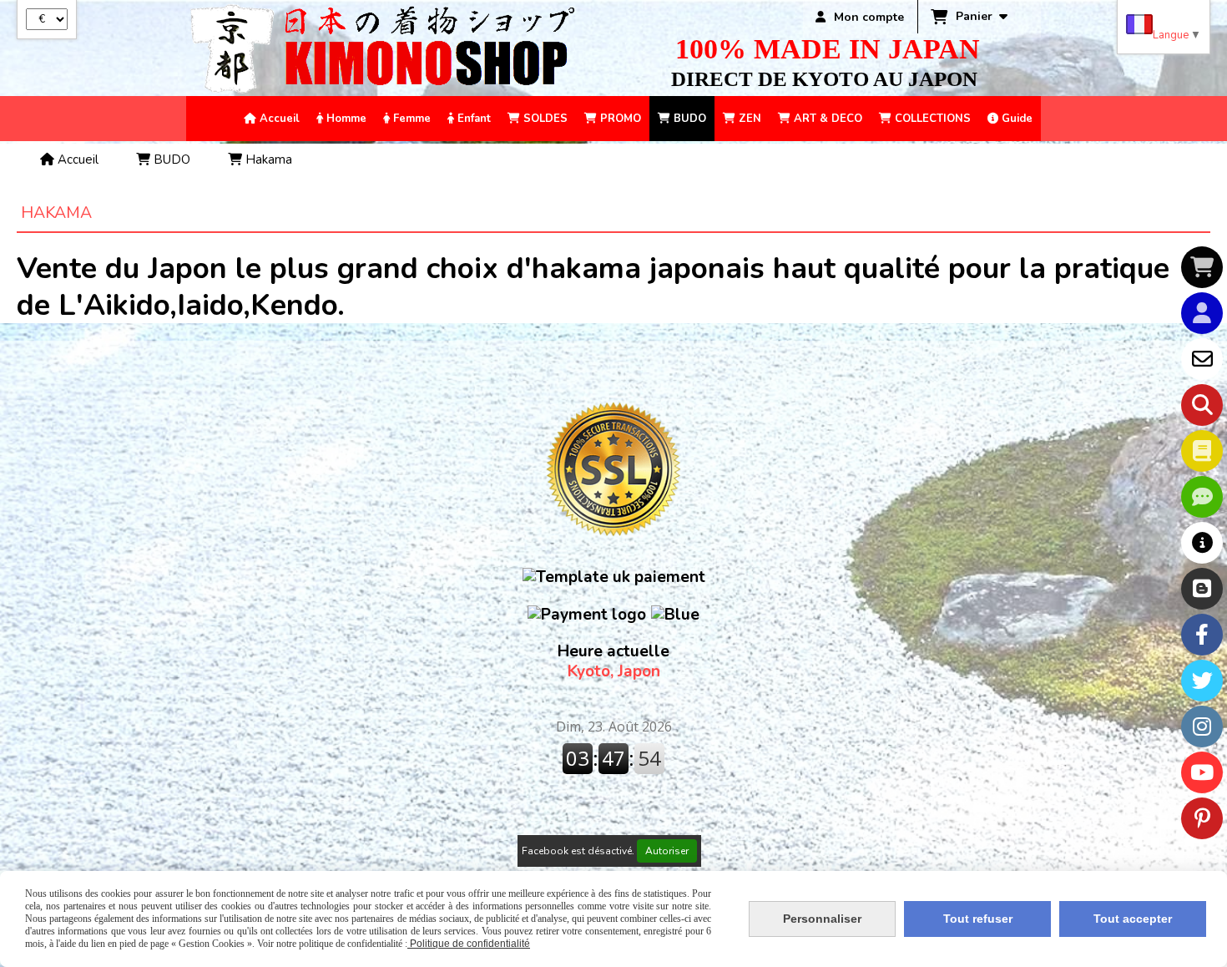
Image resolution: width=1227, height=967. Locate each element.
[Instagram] (1202, 726)
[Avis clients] (1202, 497)
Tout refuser (977, 918)
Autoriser (667, 851)
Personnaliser (822, 918)
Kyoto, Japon (613, 661)
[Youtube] (1202, 772)
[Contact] (1202, 359)
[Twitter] (1202, 680)
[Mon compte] (1202, 313)
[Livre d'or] (1202, 451)
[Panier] (1202, 267)
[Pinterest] (1202, 818)
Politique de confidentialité (468, 943)
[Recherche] (1202, 405)
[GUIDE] (1202, 543)
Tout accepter (1132, 918)
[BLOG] (1202, 589)
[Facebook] (1202, 635)
